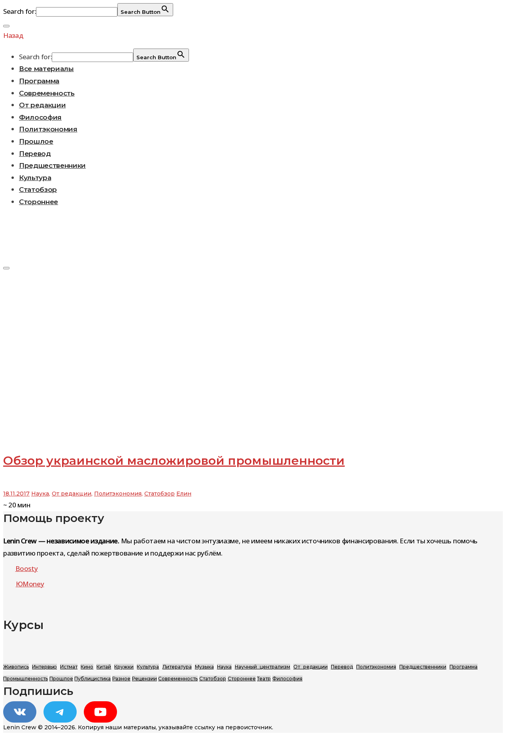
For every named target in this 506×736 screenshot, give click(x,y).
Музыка (204, 667)
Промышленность (25, 679)
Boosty (26, 568)
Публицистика (92, 679)
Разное (121, 679)
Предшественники (52, 165)
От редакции (42, 105)
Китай (103, 667)
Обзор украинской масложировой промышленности (174, 460)
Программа (39, 81)
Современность (47, 93)
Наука (40, 493)
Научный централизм (262, 667)
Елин (183, 493)
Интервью (44, 667)
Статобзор (38, 189)
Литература (177, 667)
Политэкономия (48, 129)
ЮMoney (30, 583)
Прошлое (36, 141)
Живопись (16, 667)
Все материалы (46, 69)
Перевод (35, 154)
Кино (87, 667)
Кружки (124, 667)
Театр (264, 679)
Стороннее (38, 202)
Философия (40, 117)
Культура (35, 178)
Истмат (68, 667)
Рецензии (144, 679)
